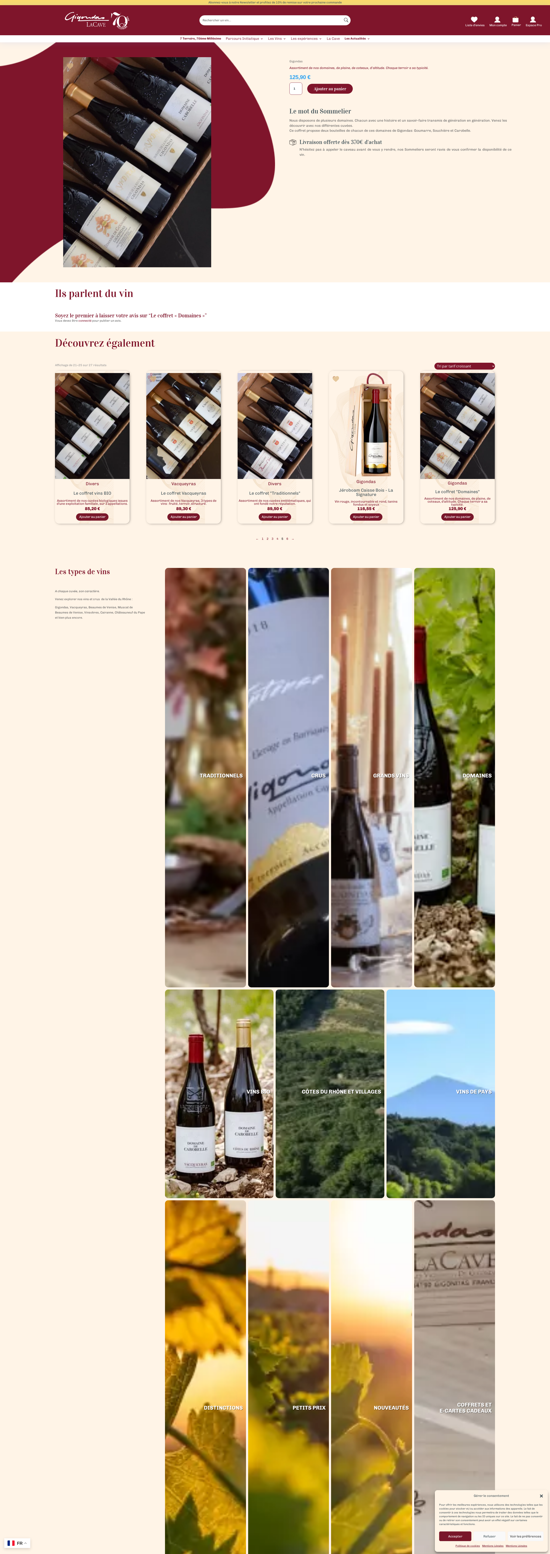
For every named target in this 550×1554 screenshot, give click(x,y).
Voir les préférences (525, 1536)
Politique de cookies (467, 1545)
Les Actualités (355, 38)
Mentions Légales (493, 1545)
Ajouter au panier (330, 88)
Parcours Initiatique (242, 39)
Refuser (489, 1536)
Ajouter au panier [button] (92, 517)
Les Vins (275, 39)
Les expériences (304, 39)
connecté (85, 321)
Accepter (455, 1536)
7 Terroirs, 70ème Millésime (200, 38)
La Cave (333, 39)
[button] (541, 1496)
